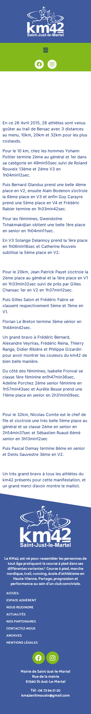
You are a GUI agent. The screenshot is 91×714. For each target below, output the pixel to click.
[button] (45, 50)
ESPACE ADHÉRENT (21, 600)
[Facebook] (39, 64)
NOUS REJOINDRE (20, 607)
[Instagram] (52, 64)
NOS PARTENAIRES (21, 621)
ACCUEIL (12, 593)
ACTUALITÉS (16, 614)
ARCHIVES (14, 635)
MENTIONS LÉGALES (22, 642)
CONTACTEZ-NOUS (20, 628)
